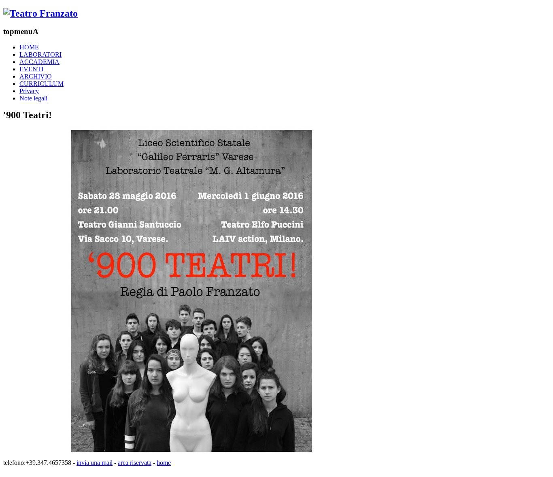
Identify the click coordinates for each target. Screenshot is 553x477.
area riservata (134, 462)
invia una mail (95, 462)
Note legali (33, 98)
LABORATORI (40, 54)
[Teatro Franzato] (40, 13)
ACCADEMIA (39, 61)
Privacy (29, 90)
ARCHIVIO (35, 76)
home (164, 462)
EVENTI (31, 69)
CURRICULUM (41, 83)
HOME (29, 47)
